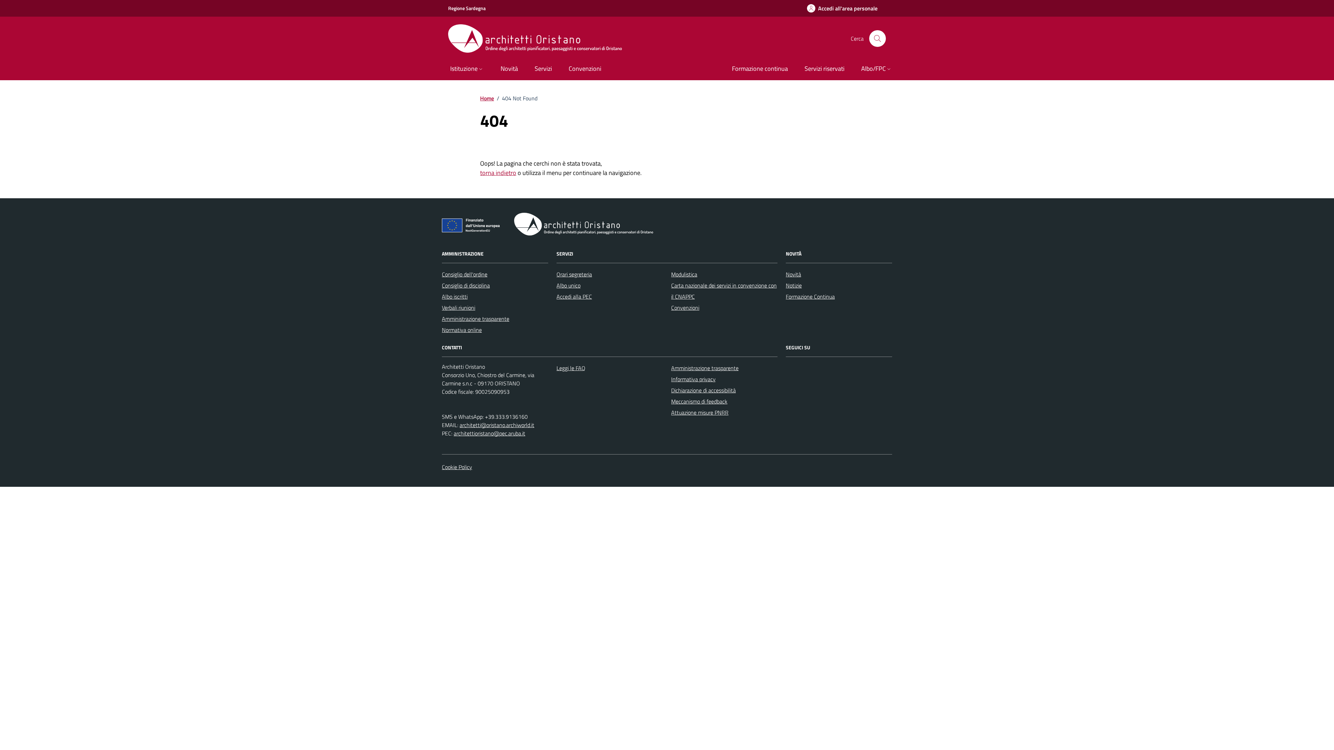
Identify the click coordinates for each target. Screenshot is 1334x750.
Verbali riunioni (458, 307)
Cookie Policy (457, 467)
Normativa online (462, 330)
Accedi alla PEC (574, 296)
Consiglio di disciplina (466, 285)
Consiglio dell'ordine (464, 274)
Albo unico (568, 285)
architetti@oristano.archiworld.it (497, 425)
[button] (467, 69)
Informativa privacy (693, 379)
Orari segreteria (574, 274)
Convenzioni (685, 307)
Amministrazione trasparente (475, 319)
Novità (793, 274)
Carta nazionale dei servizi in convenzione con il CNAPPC (724, 291)
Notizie (794, 285)
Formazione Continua (810, 296)
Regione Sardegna (467, 8)
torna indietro (498, 172)
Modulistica (684, 274)
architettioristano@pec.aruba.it (489, 433)
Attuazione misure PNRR (699, 412)
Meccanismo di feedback (699, 401)
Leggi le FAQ (571, 368)
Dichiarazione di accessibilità (703, 390)
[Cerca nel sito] (877, 38)
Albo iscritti (455, 296)
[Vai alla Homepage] (542, 38)
